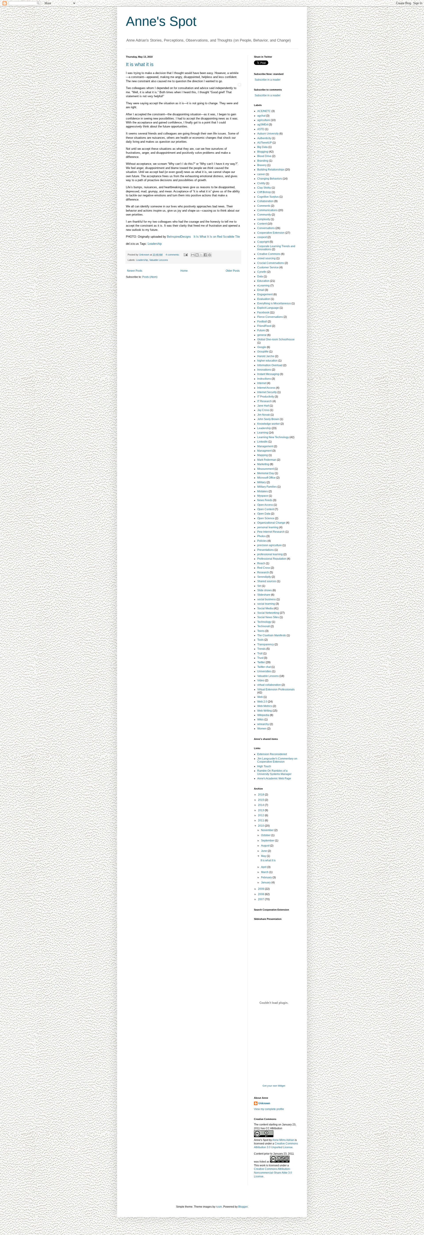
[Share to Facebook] (205, 255)
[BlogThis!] (197, 255)
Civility (261, 183)
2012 (261, 815)
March (265, 872)
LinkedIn (262, 441)
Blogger (243, 1206)
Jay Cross (263, 410)
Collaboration (265, 201)
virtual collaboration (269, 684)
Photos (261, 536)
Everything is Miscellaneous (274, 303)
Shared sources (266, 581)
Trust (260, 657)
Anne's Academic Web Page (274, 778)
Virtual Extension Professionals (276, 689)
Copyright (263, 241)
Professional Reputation (271, 558)
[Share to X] (201, 255)
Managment (264, 450)
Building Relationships (270, 169)
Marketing (263, 464)
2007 (261, 899)
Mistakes (262, 491)
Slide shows (264, 590)
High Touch (264, 766)
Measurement (265, 468)
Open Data (263, 513)
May (264, 856)
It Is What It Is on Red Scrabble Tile (217, 236)
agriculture (263, 120)
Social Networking (268, 612)
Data (260, 276)
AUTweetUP (264, 142)
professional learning (270, 554)
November (267, 830)
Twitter (261, 662)
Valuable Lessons (158, 260)
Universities (264, 671)
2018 (261, 794)
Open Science (265, 518)
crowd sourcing (266, 258)
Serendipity (264, 576)
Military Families (267, 486)
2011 (261, 820)
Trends (261, 648)
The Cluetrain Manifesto (271, 635)
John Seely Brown (268, 419)
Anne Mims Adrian (283, 1140)
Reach (261, 563)
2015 (261, 799)
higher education (267, 360)
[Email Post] (185, 254)
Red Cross (263, 567)
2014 (261, 805)
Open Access (265, 504)
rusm (219, 1206)
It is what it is (139, 64)
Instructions (264, 378)
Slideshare (263, 594)
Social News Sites (268, 617)
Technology (264, 621)
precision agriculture (269, 545)
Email (260, 290)
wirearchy (263, 724)
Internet (261, 383)
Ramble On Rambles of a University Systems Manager (274, 772)
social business (266, 599)
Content (262, 223)
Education (263, 280)
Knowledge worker (268, 423)
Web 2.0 (262, 701)
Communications (267, 210)
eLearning (263, 285)
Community (264, 214)
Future (261, 330)
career (261, 174)
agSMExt (262, 124)
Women (262, 728)
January (266, 882)
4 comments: (173, 254)
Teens (261, 631)
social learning (266, 603)
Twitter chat (264, 667)
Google (261, 347)
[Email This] (193, 255)
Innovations (264, 369)
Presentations (265, 549)
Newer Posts (134, 270)
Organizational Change (271, 522)
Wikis (260, 719)
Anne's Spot (161, 21)
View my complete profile (269, 1109)
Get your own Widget (274, 1085)
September (268, 840)
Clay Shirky (264, 187)
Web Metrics (264, 706)
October (266, 835)
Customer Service (268, 267)
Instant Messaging (268, 374)
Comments (263, 205)
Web (260, 697)
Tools (260, 639)
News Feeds (264, 500)
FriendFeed (264, 326)
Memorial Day (265, 473)
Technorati (263, 626)
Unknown (264, 1103)
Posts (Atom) (149, 276)
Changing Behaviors (269, 178)
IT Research (264, 401)
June (264, 850)
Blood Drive (264, 156)
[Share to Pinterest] (209, 255)
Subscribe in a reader (267, 79)
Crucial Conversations (270, 263)
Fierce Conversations (270, 316)
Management (265, 446)
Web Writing (264, 710)
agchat (261, 115)
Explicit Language (268, 307)
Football (262, 321)
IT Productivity (265, 396)
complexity (263, 219)
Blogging (262, 151)
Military (261, 482)
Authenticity (264, 138)
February (267, 877)
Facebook (263, 312)
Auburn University (268, 133)
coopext (262, 237)
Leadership (155, 243)
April (264, 867)
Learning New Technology (273, 437)
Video (260, 680)
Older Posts (233, 270)
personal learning (267, 527)
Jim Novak (263, 414)
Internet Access (266, 387)
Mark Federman (266, 459)
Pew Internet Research (271, 531)
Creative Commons (268, 254)
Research (263, 572)
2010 (261, 825)
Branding (262, 160)
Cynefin (262, 271)
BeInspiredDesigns (179, 236)
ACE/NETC (264, 111)
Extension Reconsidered (272, 754)
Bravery (262, 165)
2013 (261, 810)
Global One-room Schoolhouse (276, 339)
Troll (260, 653)
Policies (262, 540)
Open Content (265, 509)
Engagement (265, 294)
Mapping (262, 455)
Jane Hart (263, 405)
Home (184, 270)
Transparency (265, 644)
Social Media (265, 608)
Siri (259, 585)
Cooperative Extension (271, 232)
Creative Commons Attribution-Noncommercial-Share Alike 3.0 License (273, 1172)
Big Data (262, 147)
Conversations (266, 228)
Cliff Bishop (264, 192)
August (265, 845)
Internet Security (267, 392)
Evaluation (263, 299)
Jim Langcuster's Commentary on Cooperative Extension (277, 760)
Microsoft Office (266, 477)
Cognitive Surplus (268, 196)
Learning (262, 432)
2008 (261, 894)
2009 (261, 888)
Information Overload (269, 365)
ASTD (260, 129)
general (262, 335)
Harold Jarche (265, 356)
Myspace (262, 495)
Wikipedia (263, 715)
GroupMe (263, 351)
